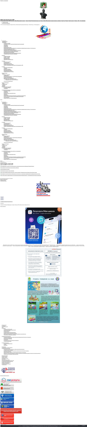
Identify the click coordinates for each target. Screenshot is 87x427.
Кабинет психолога (4, 356)
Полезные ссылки (6, 331)
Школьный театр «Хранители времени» (10, 78)
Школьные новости (7, 58)
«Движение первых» (7, 87)
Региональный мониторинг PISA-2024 (7, 361)
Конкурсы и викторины (7, 131)
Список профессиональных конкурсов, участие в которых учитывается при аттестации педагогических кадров (19, 172)
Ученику (3, 66)
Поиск (1, 161)
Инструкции (5, 345)
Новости (3, 55)
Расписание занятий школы (8, 67)
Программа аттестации (5, 169)
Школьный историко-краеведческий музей (8, 360)
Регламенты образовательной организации (10, 332)
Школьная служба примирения (9, 139)
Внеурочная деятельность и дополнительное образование (13, 76)
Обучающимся (6, 339)
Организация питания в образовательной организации (12, 114)
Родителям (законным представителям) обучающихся (11, 340)
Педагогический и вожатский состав (9, 93)
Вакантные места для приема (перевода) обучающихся (12, 50)
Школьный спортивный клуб (8, 59)
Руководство (6, 46)
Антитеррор (3, 328)
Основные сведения (7, 43)
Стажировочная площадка (4, 85)
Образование (6, 45)
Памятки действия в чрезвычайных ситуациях (10, 333)
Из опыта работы (6, 62)
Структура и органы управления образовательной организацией (14, 44)
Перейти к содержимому (4, 0)
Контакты (3, 147)
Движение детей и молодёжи (6, 86)
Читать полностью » (3, 206)
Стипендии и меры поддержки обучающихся (11, 51)
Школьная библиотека (5, 358)
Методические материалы (7, 351)
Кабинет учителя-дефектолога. (6, 362)
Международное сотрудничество (9, 52)
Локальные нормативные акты (8, 343)
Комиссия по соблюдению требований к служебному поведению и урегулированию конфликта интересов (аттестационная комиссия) (22, 353)
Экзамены (5, 68)
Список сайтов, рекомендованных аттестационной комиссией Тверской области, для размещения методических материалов (21, 175)
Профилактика (6, 75)
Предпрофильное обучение (8, 70)
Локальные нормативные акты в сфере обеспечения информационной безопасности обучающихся (17, 337)
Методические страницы (8, 63)
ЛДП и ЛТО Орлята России (8, 81)
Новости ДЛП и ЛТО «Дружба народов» (10, 98)
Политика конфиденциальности (4, 375)
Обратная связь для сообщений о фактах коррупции (11, 354)
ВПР (2, 327)
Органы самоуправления (8, 77)
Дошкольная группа (7, 56)
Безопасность (4, 346)
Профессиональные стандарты (8, 64)
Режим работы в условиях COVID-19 (7, 347)
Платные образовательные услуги (9, 110)
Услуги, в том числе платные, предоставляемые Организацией (13, 96)
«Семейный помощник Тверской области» (6, 201)
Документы (6, 91)
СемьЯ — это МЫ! (7, 118)
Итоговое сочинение (7, 69)
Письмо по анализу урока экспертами (8, 170)
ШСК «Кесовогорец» (5, 326)
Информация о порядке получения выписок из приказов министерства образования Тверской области (18, 166)
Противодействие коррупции (6, 348)
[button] (43, 99)
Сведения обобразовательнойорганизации (4, 41)
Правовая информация (7, 330)
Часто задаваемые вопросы (5, 359)
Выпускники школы (5, 355)
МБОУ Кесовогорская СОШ (7, 19)
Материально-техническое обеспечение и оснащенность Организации (15, 95)
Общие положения (7, 74)
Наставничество (4, 364)
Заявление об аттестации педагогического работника (10, 167)
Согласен (83, 425)
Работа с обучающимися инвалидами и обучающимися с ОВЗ (13, 65)
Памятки (5, 344)
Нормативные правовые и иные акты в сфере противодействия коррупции (14, 349)
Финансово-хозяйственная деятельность (10, 49)
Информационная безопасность (6, 336)
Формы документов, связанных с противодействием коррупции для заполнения (15, 352)
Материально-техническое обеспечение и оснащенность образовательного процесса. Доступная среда (20, 48)
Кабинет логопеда (4, 357)
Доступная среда (6, 97)
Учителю (3, 122)
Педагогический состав (7, 47)
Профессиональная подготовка (9, 71)
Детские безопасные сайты (7, 341)
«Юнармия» (6, 88)
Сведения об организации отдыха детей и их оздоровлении (11, 151)
